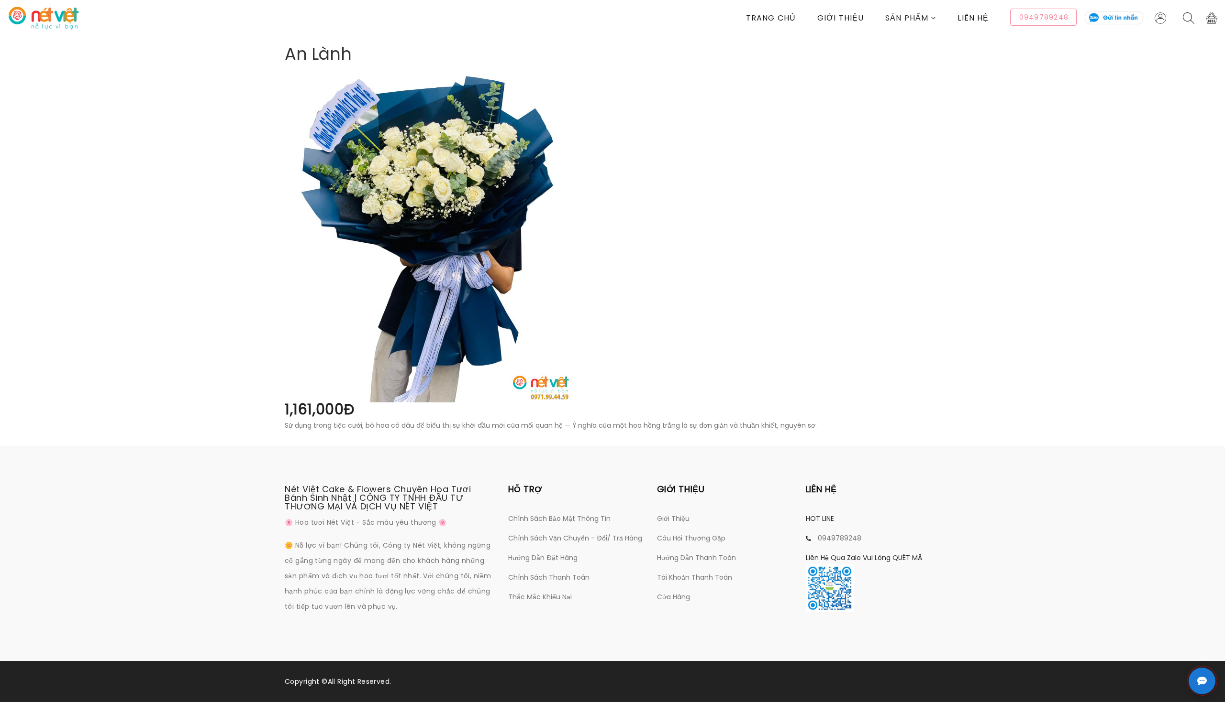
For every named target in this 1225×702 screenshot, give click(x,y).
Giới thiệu (840, 17)
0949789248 (839, 538)
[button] (921, 18)
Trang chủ (771, 17)
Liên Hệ (973, 17)
